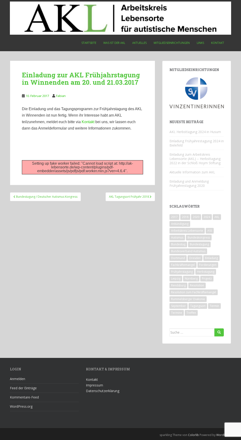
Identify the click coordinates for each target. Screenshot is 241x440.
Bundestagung (199, 244)
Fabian (61, 96)
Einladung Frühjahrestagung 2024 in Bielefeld (196, 143)
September (178, 306)
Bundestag (178, 244)
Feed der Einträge (23, 388)
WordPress (223, 435)
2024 (207, 217)
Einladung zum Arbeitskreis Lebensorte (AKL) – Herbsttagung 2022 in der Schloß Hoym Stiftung (195, 158)
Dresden (195, 258)
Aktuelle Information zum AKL (192, 172)
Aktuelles (139, 43)
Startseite (88, 43)
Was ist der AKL (114, 43)
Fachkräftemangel (183, 265)
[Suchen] (219, 332)
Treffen (191, 313)
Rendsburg (178, 285)
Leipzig (176, 279)
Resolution (197, 285)
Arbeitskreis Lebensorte (187, 231)
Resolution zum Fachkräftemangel (193, 292)
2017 (174, 217)
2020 (196, 217)
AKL (216, 217)
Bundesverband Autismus (188, 251)
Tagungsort (197, 306)
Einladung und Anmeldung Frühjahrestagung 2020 (189, 183)
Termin (214, 306)
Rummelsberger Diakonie (188, 299)
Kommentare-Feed (24, 397)
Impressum (94, 385)
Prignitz (207, 279)
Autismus (177, 237)
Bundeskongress (199, 237)
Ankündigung (180, 224)
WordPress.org (21, 406)
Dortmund (178, 258)
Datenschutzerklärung (102, 391)
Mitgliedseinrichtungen (172, 43)
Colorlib (193, 435)
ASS (209, 231)
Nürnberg (191, 279)
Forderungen (208, 265)
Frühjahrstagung (182, 272)
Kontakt (217, 43)
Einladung (211, 258)
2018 (185, 217)
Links (200, 43)
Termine (176, 313)
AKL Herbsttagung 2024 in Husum (195, 132)
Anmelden (17, 379)
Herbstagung (205, 272)
